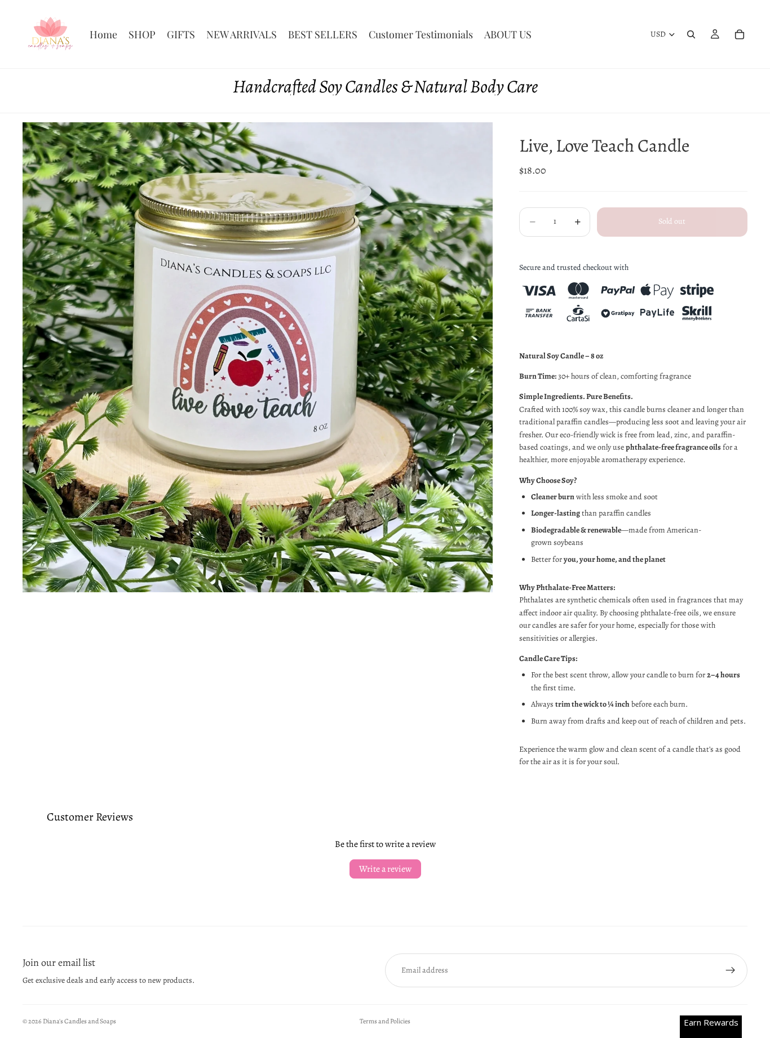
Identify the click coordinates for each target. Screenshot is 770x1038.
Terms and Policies (385, 1021)
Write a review (385, 869)
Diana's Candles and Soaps (79, 1021)
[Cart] (739, 34)
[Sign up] (730, 970)
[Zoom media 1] (258, 357)
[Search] (691, 34)
